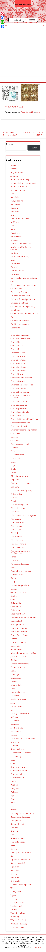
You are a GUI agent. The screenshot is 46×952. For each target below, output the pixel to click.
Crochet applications (19, 335)
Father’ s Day (16, 494)
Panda (13, 781)
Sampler (14, 828)
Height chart (16, 621)
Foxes (13, 578)
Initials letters (16, 649)
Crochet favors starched (21, 378)
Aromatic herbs (17, 190)
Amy (38, 112)
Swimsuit (14, 877)
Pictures (14, 792)
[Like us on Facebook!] (30, 21)
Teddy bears (16, 892)
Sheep (13, 856)
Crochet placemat (18, 405)
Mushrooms (16, 731)
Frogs (13, 582)
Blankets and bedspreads (21, 244)
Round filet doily (17, 824)
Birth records (16, 236)
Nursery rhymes (17, 749)
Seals (12, 845)
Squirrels (14, 867)
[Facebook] (2, 18)
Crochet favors (17, 374)
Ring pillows (16, 820)
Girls (12, 599)
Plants (13, 799)
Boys (12, 260)
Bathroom (15, 211)
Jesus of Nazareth (18, 657)
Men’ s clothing (17, 706)
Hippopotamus (17, 624)
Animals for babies (18, 186)
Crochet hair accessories (21, 385)
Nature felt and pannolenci (22, 738)
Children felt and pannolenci (23, 299)
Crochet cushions (18, 367)
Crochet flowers (17, 381)
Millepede (15, 717)
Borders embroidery (19, 256)
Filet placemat (16, 540)
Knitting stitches (17, 667)
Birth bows (15, 233)
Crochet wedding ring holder (23, 430)
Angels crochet (17, 172)
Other (13, 760)
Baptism (14, 208)
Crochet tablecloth (18, 426)
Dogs (12, 465)
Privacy (38, 947)
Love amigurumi (17, 692)
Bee (12, 226)
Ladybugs (14, 674)
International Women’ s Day (23, 653)
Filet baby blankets (18, 508)
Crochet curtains (18, 360)
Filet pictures (16, 537)
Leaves (13, 681)
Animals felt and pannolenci (23, 183)
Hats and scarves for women (23, 617)
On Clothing (15, 756)
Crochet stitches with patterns (24, 419)
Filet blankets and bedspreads (23, 515)
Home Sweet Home (19, 635)
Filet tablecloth (17, 547)
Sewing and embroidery (21, 852)
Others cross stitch (18, 771)
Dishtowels (15, 458)
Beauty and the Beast (19, 219)
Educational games (19, 476)
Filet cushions (16, 530)
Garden (13, 589)
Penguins (14, 788)
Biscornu (14, 240)
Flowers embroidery (19, 564)
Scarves (14, 831)
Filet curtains (16, 526)
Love (12, 689)
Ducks (13, 469)
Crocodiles (15, 433)
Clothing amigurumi (19, 321)
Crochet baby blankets (20, 338)
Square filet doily (18, 863)
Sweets (13, 874)
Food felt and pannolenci (21, 571)
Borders (14, 253)
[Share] (2, 26)
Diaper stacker (17, 455)
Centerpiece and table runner (23, 285)
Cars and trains (17, 271)
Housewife (15, 646)
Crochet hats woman (19, 392)
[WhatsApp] (2, 22)
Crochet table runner (20, 423)
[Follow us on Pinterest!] (15, 21)
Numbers (14, 746)
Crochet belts (16, 346)
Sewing (13, 849)
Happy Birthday (17, 614)
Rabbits (13, 810)
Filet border (15, 519)
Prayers (13, 806)
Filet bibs (14, 512)
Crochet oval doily (18, 401)
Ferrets (13, 501)
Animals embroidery (19, 179)
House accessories (18, 642)
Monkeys (14, 721)
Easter (13, 473)
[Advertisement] (23, 52)
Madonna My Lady (19, 699)
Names (13, 735)
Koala (13, 671)
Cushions (14, 440)
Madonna (14, 696)
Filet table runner (18, 544)
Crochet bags (16, 342)
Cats (12, 281)
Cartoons (14, 274)
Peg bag (14, 785)
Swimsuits (15, 881)
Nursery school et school (21, 753)
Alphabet (14, 165)
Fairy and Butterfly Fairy (21, 490)
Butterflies (15, 264)
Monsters (14, 724)
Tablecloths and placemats (22, 885)
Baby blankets (16, 201)
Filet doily (14, 533)
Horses (13, 639)
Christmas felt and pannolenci (24, 313)
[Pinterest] (2, 13)
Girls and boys (16, 603)
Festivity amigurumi (19, 505)
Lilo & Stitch (16, 685)
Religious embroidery (20, 817)
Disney (13, 462)
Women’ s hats (17, 927)
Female (13, 497)
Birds (12, 229)
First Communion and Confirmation (20, 552)
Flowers (14, 560)
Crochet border (17, 353)
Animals (14, 176)
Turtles (13, 909)
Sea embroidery (17, 842)
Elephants (14, 480)
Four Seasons (16, 575)
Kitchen (14, 660)
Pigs (12, 795)
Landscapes (15, 678)
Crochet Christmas (18, 356)
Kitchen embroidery (19, 664)
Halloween (15, 610)
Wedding (14, 917)
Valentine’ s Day (17, 913)
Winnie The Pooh (18, 920)
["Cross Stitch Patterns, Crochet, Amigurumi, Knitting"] (23, 3)
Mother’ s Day (16, 728)
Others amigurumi (18, 767)
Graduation (15, 607)
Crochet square (17, 416)
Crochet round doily (19, 412)
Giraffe (13, 596)
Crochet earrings (18, 370)
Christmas (15, 310)
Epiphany (14, 487)
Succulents (15, 870)
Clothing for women (19, 324)
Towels (13, 899)
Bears (13, 215)
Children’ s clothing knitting (22, 306)
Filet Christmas (17, 522)
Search (9, 144)
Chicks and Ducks (18, 292)
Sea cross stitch (17, 838)
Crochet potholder (18, 408)
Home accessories (18, 628)
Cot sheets (15, 328)
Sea (12, 835)
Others (13, 763)
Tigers (13, 895)
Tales (12, 888)
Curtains (14, 437)
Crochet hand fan (18, 388)
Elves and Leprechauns (20, 483)
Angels (13, 169)
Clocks (13, 317)
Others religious (17, 774)
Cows (13, 331)
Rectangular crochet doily (22, 813)
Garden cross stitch (19, 592)
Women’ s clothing (18, 924)
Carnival (14, 267)
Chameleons (16, 289)
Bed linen (14, 222)
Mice (12, 710)
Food (12, 567)
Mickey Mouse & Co (19, 714)
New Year (14, 742)
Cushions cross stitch (20, 444)
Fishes (13, 557)
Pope (12, 803)
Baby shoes (15, 204)
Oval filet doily (17, 778)
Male (12, 703)
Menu (4, 26)
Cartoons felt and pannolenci (23, 278)
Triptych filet (16, 906)
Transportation (17, 902)
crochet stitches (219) (10, 134)
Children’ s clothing (19, 303)
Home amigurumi (18, 632)
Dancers (14, 448)
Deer (12, 451)
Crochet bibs (16, 349)
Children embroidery (20, 296)
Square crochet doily (20, 860)
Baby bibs (14, 197)
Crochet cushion (17, 363)
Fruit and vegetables (19, 585)
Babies (13, 194)
